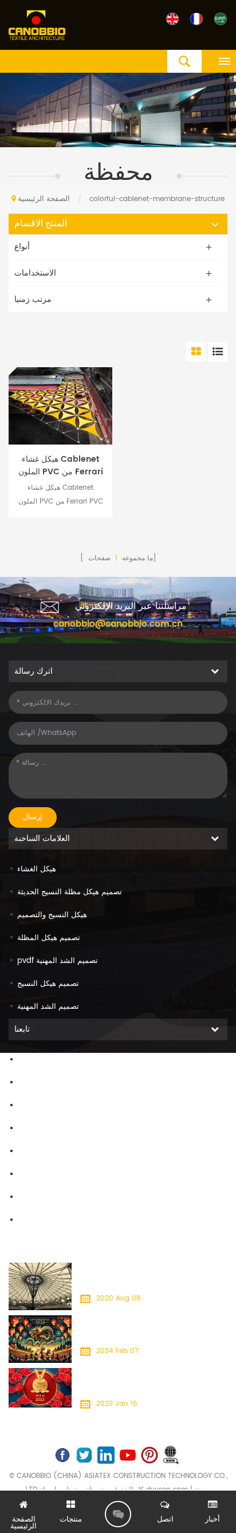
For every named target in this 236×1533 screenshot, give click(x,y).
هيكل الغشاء (36, 869)
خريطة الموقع (39, 1175)
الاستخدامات (35, 273)
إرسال (32, 817)
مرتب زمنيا (33, 299)
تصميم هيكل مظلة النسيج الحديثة (69, 892)
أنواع (22, 246)
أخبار (24, 1129)
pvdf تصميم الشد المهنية (57, 961)
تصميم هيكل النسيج (48, 984)
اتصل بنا (30, 1106)
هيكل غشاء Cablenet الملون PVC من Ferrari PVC (60, 465)
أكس (25, 1198)
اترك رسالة (118, 1514)
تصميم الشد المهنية (48, 1007)
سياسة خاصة (37, 1220)
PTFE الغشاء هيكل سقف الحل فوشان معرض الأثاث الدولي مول (146, 1276)
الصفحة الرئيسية (44, 199)
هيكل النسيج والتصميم (52, 915)
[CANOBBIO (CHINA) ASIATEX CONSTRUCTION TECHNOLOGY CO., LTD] (37, 25)
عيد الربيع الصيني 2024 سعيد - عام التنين (142, 1321)
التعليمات (31, 1152)
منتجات (28, 1083)
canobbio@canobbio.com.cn (118, 624)
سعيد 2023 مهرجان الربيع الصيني (129, 1374)
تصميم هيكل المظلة (48, 938)
